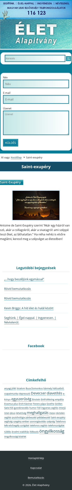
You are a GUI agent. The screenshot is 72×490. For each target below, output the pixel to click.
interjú (62, 407)
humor (33, 407)
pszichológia (18, 417)
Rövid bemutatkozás (17, 289)
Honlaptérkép (36, 458)
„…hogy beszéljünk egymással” (24, 279)
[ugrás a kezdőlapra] (36, 48)
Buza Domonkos (34, 388)
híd (39, 407)
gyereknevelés (21, 407)
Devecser (38, 393)
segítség (8, 421)
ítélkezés (34, 431)
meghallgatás (38, 412)
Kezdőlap (16, 157)
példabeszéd (43, 417)
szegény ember (21, 421)
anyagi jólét (10, 388)
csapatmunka (11, 393)
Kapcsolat (36, 468)
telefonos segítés (38, 425)
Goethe (50, 403)
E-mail (6, 93)
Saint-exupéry (58, 417)
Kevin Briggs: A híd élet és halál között (28, 308)
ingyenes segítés (49, 407)
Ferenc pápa (39, 403)
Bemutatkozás (36, 477)
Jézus (12, 413)
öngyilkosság (51, 431)
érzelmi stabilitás (20, 431)
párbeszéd (31, 417)
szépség (51, 421)
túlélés (7, 431)
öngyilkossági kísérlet (15, 436)
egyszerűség (21, 399)
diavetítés (54, 393)
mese (52, 413)
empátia (59, 399)
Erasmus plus (11, 403)
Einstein (36, 399)
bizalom (21, 388)
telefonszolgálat (56, 425)
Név (5, 77)
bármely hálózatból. (54, 388)
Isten (6, 413)
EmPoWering (47, 399)
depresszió (24, 393)
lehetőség (21, 413)
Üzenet (7, 108)
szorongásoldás (38, 421)
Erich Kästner (25, 403)
